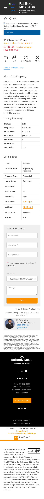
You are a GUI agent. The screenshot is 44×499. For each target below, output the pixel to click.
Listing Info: (10, 156)
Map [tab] (21, 67)
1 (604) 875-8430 (22, 325)
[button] (18, 371)
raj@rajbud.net (22, 327)
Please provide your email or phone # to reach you (21, 264)
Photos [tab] (14, 67)
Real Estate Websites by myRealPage (22, 433)
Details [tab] (7, 67)
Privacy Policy (21, 431)
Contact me (22, 400)
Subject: (9, 273)
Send (22, 300)
